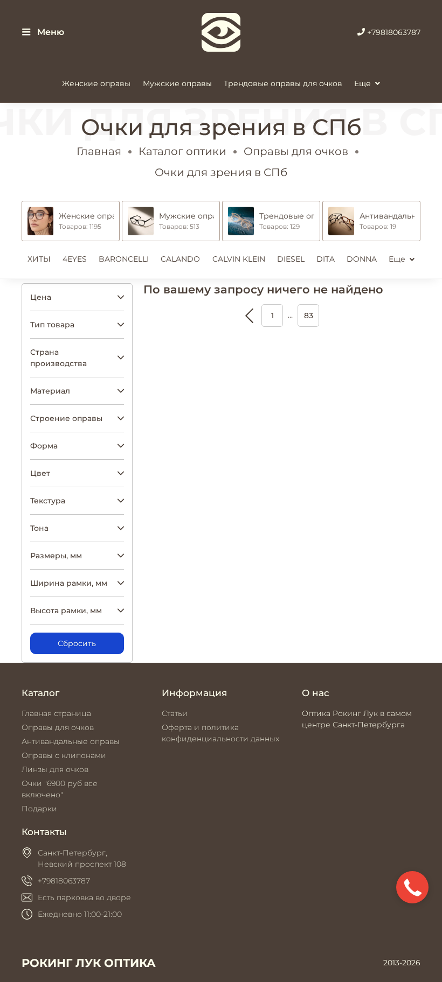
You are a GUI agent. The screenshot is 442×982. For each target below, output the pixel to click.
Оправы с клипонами (64, 755)
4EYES (75, 259)
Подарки (39, 808)
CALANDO (180, 259)
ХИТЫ (39, 259)
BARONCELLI (124, 259)
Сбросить (77, 643)
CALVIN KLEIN (238, 259)
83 (308, 315)
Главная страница (56, 713)
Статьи (175, 713)
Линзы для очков (55, 769)
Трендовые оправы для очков (283, 83)
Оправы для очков (296, 151)
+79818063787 (392, 32)
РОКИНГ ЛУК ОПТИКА (89, 963)
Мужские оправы (177, 83)
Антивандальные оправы (71, 741)
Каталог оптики (182, 151)
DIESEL (291, 259)
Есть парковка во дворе (84, 897)
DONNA (362, 259)
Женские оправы (96, 83)
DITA (325, 259)
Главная (99, 151)
